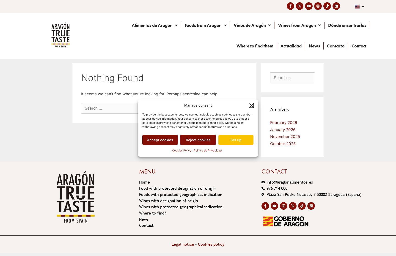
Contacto (335, 46)
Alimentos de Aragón (152, 25)
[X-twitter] (299, 6)
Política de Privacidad (208, 150)
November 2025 (285, 136)
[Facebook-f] (290, 6)
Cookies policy (211, 244)
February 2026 (283, 122)
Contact (359, 46)
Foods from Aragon (203, 25)
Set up (236, 140)
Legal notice (183, 244)
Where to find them (254, 46)
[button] (251, 105)
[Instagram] (318, 6)
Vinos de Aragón (250, 25)
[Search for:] (116, 108)
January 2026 (283, 129)
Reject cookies (198, 140)
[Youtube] (309, 6)
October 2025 (283, 143)
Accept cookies (160, 140)
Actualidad (291, 46)
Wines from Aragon (297, 25)
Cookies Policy (181, 150)
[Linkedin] (336, 6)
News (314, 46)
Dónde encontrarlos (347, 25)
